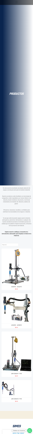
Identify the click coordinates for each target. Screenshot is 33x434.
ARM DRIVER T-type (16, 374)
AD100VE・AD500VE (16, 325)
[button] (16, 2)
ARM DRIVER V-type (16, 399)
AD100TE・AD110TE (16, 287)
